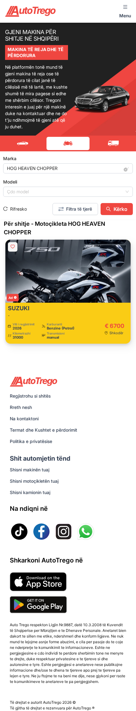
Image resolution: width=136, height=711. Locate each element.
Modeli (10, 181)
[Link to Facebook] (41, 532)
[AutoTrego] (30, 11)
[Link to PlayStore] (38, 605)
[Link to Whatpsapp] (85, 532)
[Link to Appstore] (38, 582)
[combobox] (65, 168)
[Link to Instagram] (63, 532)
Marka (9, 158)
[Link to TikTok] (19, 532)
